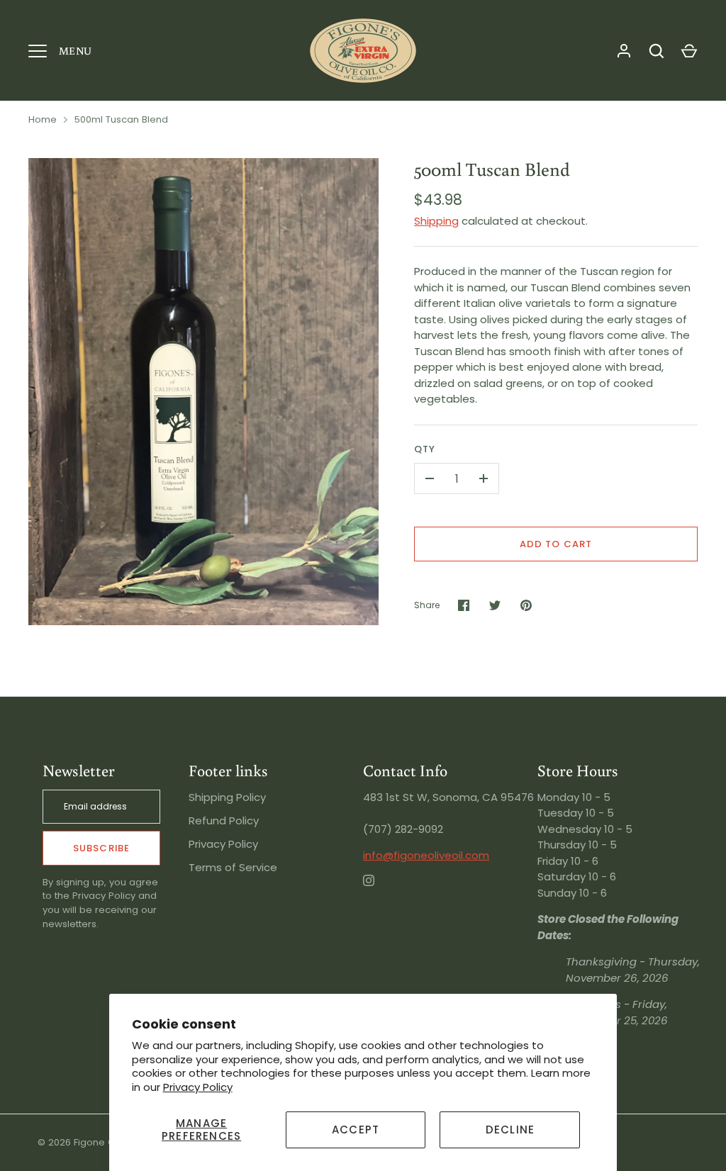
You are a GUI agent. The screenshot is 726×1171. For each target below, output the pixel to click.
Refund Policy (224, 820)
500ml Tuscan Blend (121, 119)
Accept (355, 1129)
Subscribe (101, 848)
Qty (424, 449)
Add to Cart (556, 544)
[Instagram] (378, 890)
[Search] (656, 51)
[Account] (624, 51)
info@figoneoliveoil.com (426, 855)
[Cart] (689, 51)
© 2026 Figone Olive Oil (92, 1142)
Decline (510, 1129)
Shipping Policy (227, 797)
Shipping (436, 220)
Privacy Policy (198, 1087)
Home (42, 119)
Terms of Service (233, 867)
